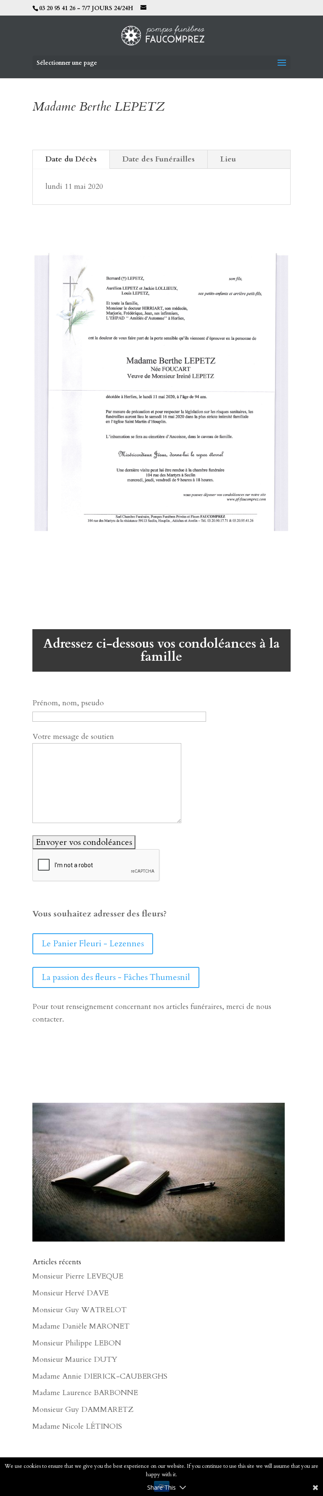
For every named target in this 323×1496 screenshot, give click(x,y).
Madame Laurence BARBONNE (85, 1392)
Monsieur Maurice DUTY (74, 1359)
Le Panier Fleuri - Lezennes (93, 943)
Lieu (228, 159)
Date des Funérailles (158, 159)
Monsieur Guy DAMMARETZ (82, 1409)
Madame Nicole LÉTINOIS (77, 1426)
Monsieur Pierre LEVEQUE (77, 1276)
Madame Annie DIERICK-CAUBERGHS (99, 1376)
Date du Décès (71, 159)
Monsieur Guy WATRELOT (79, 1310)
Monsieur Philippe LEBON (76, 1343)
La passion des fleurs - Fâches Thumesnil (116, 977)
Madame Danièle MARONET (81, 1326)
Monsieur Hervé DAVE (70, 1293)
